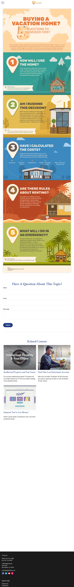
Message (6, 309)
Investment (5, 585)
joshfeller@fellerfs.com (8, 570)
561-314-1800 (10, 558)
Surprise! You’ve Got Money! (16, 412)
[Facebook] (3, 573)
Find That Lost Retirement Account (53, 372)
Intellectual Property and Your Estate (19, 372)
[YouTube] (9, 573)
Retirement (5, 583)
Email (5, 298)
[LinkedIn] (6, 573)
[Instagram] (12, 573)
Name (5, 288)
